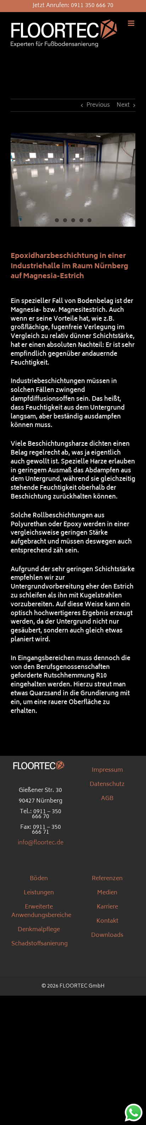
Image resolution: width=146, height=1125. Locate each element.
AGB (107, 799)
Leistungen (39, 893)
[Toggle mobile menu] (131, 23)
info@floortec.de (40, 843)
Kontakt (107, 921)
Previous (98, 105)
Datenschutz (107, 784)
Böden (39, 879)
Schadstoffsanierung (39, 944)
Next (123, 105)
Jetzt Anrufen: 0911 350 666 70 (73, 6)
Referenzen (107, 879)
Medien (107, 893)
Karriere (107, 907)
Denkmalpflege (39, 930)
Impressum (107, 770)
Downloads (107, 935)
